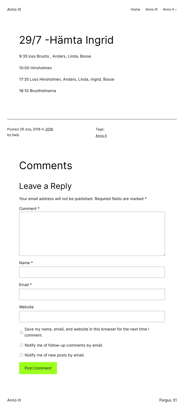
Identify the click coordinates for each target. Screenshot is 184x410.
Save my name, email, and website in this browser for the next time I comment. (86, 332)
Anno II (101, 136)
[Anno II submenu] (176, 10)
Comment (29, 208)
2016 (49, 129)
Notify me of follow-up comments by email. (64, 345)
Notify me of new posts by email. (55, 355)
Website (26, 306)
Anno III (14, 9)
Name (26, 262)
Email (25, 284)
